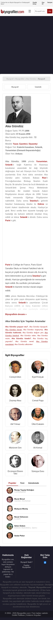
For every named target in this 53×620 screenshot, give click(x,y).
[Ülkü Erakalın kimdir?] (37, 415)
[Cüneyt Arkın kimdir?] (15, 368)
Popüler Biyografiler (26, 566)
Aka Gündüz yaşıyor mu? (16, 327)
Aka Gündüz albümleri (24, 344)
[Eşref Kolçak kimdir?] (37, 368)
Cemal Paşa (37, 400)
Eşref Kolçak (38, 377)
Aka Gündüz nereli (24, 341)
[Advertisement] (26, 45)
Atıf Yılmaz (15, 424)
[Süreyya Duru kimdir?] (37, 462)
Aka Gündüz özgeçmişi (33, 330)
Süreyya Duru (38, 471)
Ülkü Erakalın (38, 424)
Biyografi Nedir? (26, 562)
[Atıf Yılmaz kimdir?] (15, 415)
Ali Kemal (37, 448)
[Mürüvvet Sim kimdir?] (15, 438)
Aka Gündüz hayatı (13, 330)
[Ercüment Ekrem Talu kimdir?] (15, 462)
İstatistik (38, 87)
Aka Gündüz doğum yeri (33, 333)
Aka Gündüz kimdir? (21, 338)
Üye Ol (43, 3)
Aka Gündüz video (28, 335)
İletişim (49, 2)
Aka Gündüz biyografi (38, 327)
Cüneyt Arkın (15, 377)
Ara (49, 11)
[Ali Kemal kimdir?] (37, 438)
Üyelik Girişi (35, 3)
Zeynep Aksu (15, 400)
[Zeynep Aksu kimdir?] (15, 391)
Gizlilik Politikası (18, 615)
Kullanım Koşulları (33, 615)
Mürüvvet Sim (15, 448)
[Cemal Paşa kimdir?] (37, 391)
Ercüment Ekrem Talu (15, 472)
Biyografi (15, 87)
